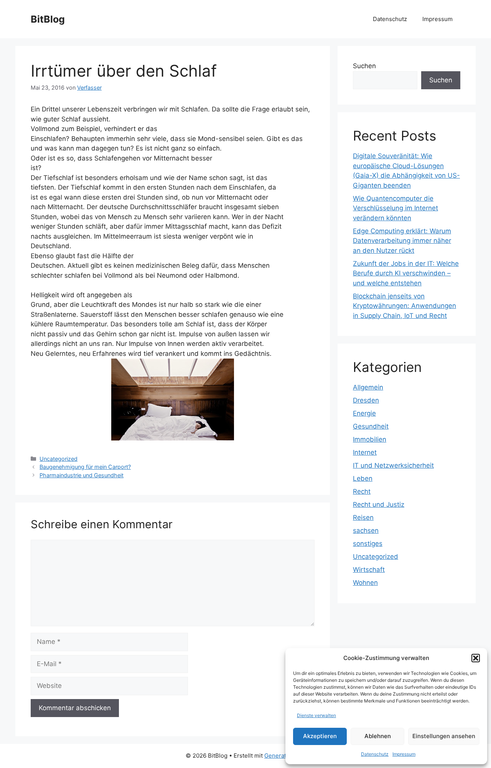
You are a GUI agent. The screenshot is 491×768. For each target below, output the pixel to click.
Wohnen (365, 582)
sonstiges (367, 543)
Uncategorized (58, 458)
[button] (475, 658)
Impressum (403, 754)
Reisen (363, 517)
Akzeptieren (320, 736)
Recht (362, 491)
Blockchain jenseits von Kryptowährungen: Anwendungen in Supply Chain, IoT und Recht (404, 305)
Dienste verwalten (316, 715)
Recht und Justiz (378, 504)
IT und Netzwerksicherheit (393, 465)
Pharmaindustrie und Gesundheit (82, 475)
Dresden (366, 400)
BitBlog (48, 19)
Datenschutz (375, 754)
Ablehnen (377, 736)
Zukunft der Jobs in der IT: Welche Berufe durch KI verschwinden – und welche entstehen (406, 273)
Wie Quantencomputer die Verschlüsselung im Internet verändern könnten (395, 208)
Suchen (364, 66)
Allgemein (368, 387)
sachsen (366, 530)
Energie (364, 413)
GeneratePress (284, 755)
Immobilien (369, 439)
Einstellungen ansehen (443, 736)
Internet (365, 452)
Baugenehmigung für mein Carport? (85, 466)
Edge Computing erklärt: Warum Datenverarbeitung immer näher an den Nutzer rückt (402, 240)
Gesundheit (371, 426)
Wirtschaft (369, 569)
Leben (362, 478)
